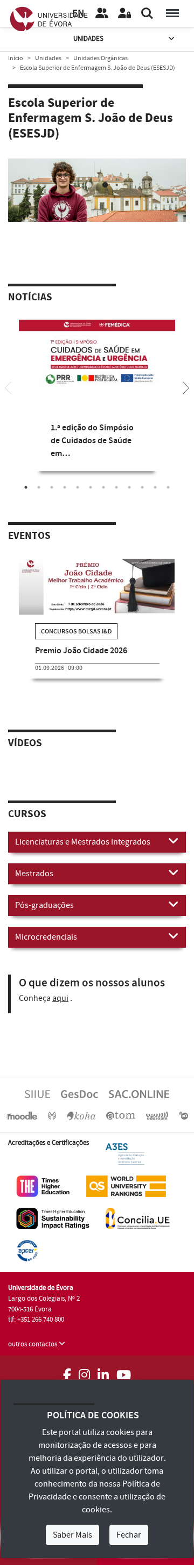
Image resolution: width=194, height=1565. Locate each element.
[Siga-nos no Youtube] (123, 1371)
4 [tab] (64, 487)
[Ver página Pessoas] (102, 13)
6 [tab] (90, 487)
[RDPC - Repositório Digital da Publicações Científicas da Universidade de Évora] (52, 1115)
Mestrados (34, 873)
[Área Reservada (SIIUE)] (124, 13)
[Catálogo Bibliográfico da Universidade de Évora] (81, 1115)
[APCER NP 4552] (27, 1250)
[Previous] (8, 387)
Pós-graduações (44, 905)
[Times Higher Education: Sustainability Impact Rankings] (52, 1218)
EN (78, 13)
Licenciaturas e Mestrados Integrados (82, 841)
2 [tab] (105, 185)
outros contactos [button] (33, 1344)
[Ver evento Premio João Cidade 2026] (97, 587)
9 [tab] (129, 487)
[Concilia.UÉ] (138, 1218)
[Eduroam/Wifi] (157, 1115)
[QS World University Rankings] (126, 1186)
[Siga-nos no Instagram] (84, 1371)
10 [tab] (142, 487)
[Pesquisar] (147, 13)
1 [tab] (89, 185)
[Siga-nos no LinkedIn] (103, 1371)
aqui (60, 998)
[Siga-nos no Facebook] (67, 1371)
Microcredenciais (46, 937)
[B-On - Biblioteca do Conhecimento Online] (183, 1115)
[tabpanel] (97, 403)
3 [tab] (51, 487)
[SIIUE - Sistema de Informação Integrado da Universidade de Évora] (37, 1094)
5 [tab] (77, 487)
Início (15, 58)
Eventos (29, 536)
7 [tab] (103, 487)
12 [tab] (168, 487)
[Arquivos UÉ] (120, 1115)
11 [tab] (155, 487)
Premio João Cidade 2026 (81, 651)
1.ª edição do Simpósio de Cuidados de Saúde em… (92, 440)
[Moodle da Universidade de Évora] (21, 1115)
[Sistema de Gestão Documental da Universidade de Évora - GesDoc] (79, 1094)
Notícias (30, 298)
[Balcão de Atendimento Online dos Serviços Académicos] (139, 1094)
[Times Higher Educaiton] (43, 1186)
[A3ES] (125, 1153)
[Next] (186, 387)
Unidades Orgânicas (100, 58)
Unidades (88, 39)
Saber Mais (72, 1535)
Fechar (128, 1535)
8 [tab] (116, 487)
